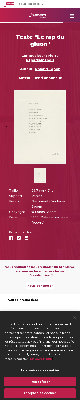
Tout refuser (40, 381)
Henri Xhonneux (47, 78)
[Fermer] (75, 318)
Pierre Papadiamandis (42, 57)
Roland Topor (47, 69)
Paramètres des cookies (40, 370)
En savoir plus (41, 359)
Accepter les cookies (40, 393)
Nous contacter (40, 285)
